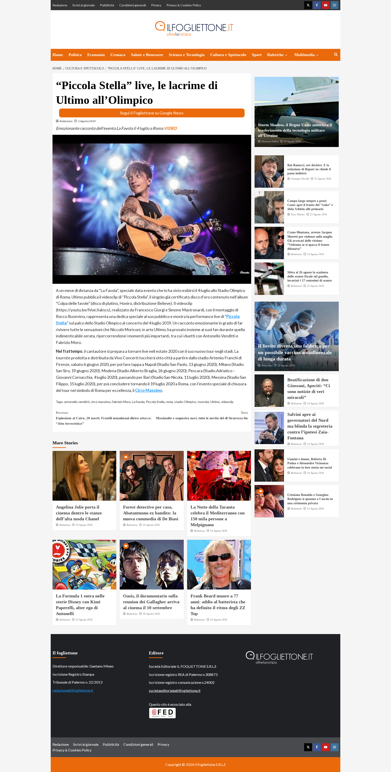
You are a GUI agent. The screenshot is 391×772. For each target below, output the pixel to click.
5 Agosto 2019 (86, 121)
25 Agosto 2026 (322, 178)
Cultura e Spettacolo (228, 54)
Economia (96, 54)
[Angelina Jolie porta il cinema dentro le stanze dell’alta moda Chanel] (84, 476)
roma (169, 402)
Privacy (156, 5)
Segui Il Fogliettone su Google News (152, 112)
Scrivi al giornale (83, 5)
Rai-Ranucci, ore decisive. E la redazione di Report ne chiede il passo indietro (309, 169)
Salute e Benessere (147, 54)
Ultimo (215, 402)
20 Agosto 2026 (151, 613)
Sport (257, 54)
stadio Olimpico (185, 402)
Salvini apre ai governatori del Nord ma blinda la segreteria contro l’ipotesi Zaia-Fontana (309, 426)
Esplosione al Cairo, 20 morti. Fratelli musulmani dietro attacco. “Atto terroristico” (104, 418)
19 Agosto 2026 (218, 619)
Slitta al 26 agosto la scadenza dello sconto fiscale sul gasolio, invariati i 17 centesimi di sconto (309, 276)
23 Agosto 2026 (318, 214)
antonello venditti (76, 402)
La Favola (138, 402)
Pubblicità (107, 5)
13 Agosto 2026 (315, 508)
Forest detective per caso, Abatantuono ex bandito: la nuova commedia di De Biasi (150, 512)
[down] (286, 55)
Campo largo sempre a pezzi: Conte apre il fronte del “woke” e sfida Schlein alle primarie (310, 205)
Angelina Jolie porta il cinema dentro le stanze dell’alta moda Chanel (79, 512)
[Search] (336, 55)
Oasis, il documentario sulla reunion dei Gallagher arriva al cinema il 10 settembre (151, 601)
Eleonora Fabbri (270, 141)
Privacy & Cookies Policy (184, 5)
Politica (75, 54)
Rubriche (275, 54)
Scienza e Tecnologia (187, 54)
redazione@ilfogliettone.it (72, 690)
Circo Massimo (148, 390)
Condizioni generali (132, 5)
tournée (203, 402)
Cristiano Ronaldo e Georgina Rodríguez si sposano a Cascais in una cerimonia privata (310, 499)
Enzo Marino (298, 214)
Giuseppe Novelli (300, 178)
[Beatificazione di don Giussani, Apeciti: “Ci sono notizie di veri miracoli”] (269, 390)
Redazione (59, 5)
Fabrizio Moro (121, 402)
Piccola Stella (155, 402)
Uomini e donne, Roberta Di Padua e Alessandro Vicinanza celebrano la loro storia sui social (309, 463)
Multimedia (304, 54)
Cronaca (117, 54)
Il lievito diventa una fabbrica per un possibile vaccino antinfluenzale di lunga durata (295, 352)
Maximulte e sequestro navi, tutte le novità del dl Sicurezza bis (202, 415)
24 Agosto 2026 (84, 524)
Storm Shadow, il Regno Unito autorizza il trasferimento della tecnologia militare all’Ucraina (295, 130)
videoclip (227, 402)
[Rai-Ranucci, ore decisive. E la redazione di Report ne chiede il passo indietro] (269, 171)
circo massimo (100, 402)
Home (57, 54)
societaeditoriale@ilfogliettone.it (174, 690)
